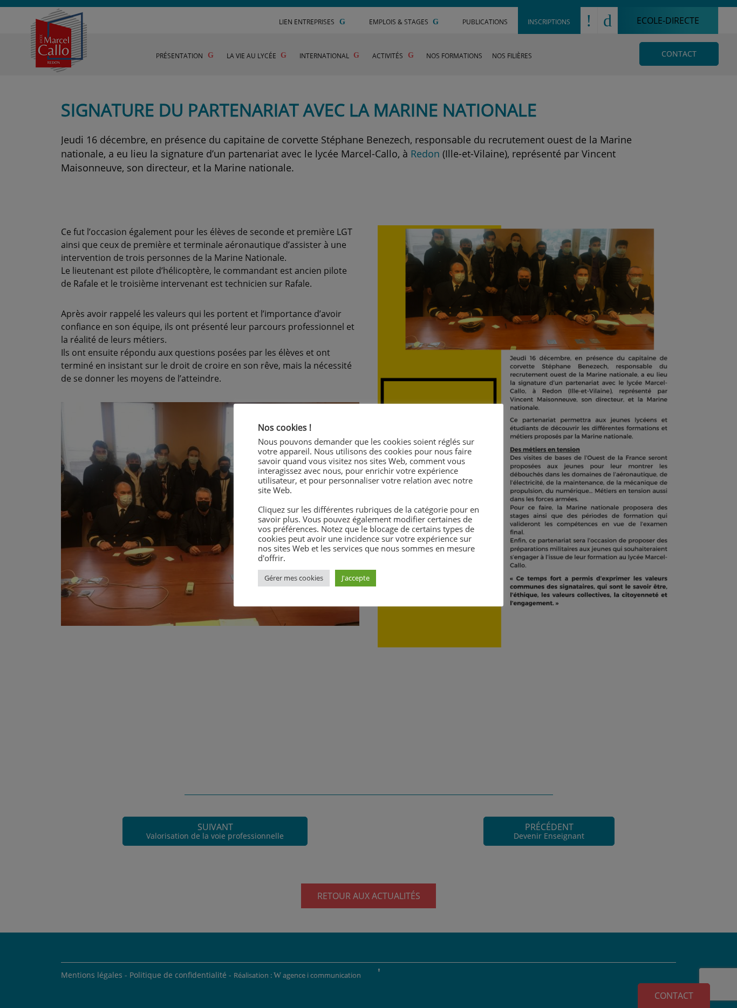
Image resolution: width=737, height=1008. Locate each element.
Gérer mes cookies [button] (293, 578)
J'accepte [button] (356, 578)
